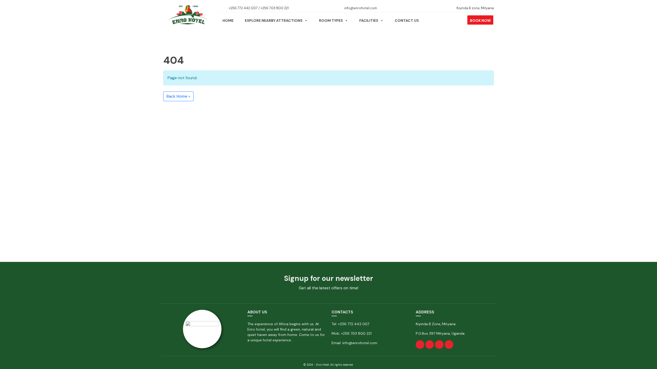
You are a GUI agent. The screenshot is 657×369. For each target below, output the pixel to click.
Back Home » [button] (178, 96)
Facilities (368, 20)
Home (228, 20)
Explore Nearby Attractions (274, 20)
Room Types (331, 20)
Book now (480, 20)
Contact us (407, 20)
